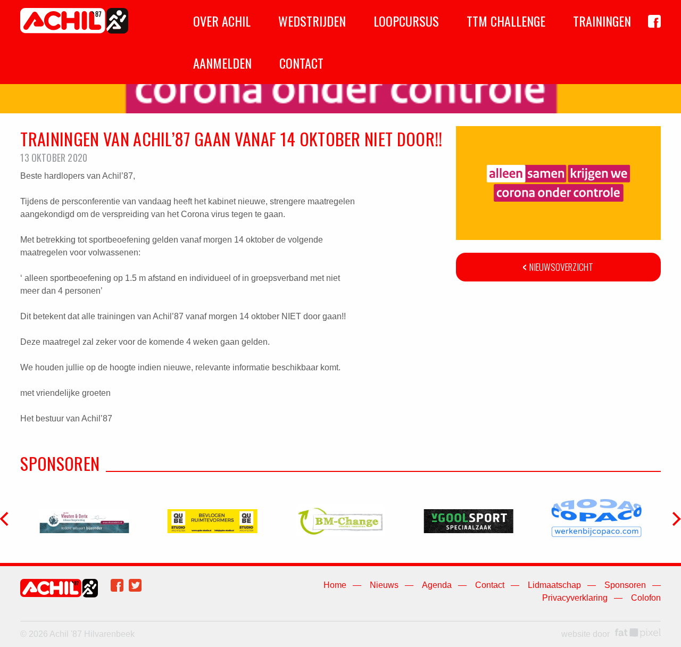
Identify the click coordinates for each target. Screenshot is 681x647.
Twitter (135, 585)
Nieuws (384, 585)
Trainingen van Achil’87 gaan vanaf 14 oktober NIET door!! (231, 138)
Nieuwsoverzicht (561, 266)
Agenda (437, 585)
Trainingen (602, 20)
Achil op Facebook (654, 21)
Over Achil (222, 20)
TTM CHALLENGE (506, 20)
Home (334, 585)
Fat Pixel (638, 633)
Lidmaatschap (554, 585)
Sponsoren (625, 585)
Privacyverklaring (575, 597)
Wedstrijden (312, 20)
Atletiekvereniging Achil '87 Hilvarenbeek (74, 20)
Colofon (646, 597)
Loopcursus (406, 20)
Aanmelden (222, 62)
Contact (301, 62)
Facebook (117, 585)
